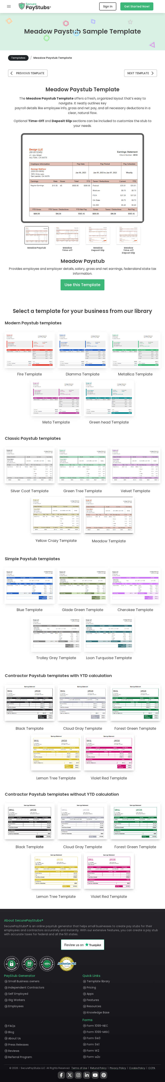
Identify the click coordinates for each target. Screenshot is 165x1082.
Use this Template (82, 285)
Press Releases (18, 1045)
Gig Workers (16, 1000)
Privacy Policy (118, 1068)
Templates (18, 58)
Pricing (91, 987)
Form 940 (93, 1038)
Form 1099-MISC (98, 1032)
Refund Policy (98, 1068)
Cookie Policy (137, 1068)
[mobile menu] (9, 6)
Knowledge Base (98, 1012)
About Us (14, 1038)
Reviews (13, 1051)
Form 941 (93, 1044)
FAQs (11, 1026)
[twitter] (69, 1075)
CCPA (151, 1068)
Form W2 (93, 1051)
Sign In (107, 6)
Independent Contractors (26, 987)
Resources (94, 1006)
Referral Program (20, 1057)
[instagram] (78, 1075)
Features (93, 1000)
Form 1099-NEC (97, 1026)
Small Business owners (23, 981)
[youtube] (95, 1075)
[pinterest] (103, 1075)
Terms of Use (79, 1068)
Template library (98, 981)
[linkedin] (86, 1075)
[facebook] (61, 1075)
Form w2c (93, 1057)
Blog (11, 1032)
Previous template (30, 73)
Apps (90, 994)
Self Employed (18, 994)
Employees (16, 1006)
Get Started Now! (137, 6)
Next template (138, 73)
